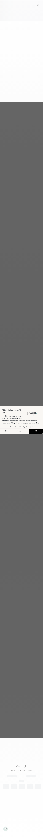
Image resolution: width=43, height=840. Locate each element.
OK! (35, 431)
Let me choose (21, 431)
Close (7, 431)
